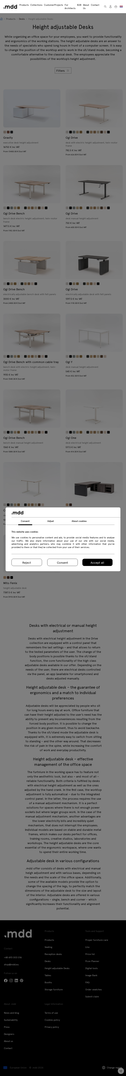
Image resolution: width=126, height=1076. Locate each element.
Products (24, 4)
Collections (36, 4)
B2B (79, 4)
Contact (95, 4)
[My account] (110, 6)
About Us (86, 6)
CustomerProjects (53, 4)
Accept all (97, 562)
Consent (62, 562)
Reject (26, 562)
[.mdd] (10, 7)
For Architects (70, 6)
